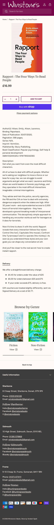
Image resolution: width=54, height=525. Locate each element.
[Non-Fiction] (38, 327)
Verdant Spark (32, 519)
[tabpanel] (27, 280)
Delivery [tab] (6, 263)
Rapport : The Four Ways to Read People (23, 19)
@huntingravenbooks (16, 489)
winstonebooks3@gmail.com (21, 480)
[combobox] (27, 11)
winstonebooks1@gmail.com (21, 399)
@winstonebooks (19, 411)
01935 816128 (15, 396)
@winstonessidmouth (17, 448)
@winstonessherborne (17, 408)
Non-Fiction (38, 345)
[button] (50, 4)
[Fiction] (13, 327)
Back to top (27, 365)
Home (5, 19)
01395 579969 (15, 436)
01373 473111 (15, 477)
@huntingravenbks (12, 495)
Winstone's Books (14, 519)
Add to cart (36, 99)
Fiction (13, 345)
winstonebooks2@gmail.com (21, 439)
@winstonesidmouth (19, 454)
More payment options (27, 113)
